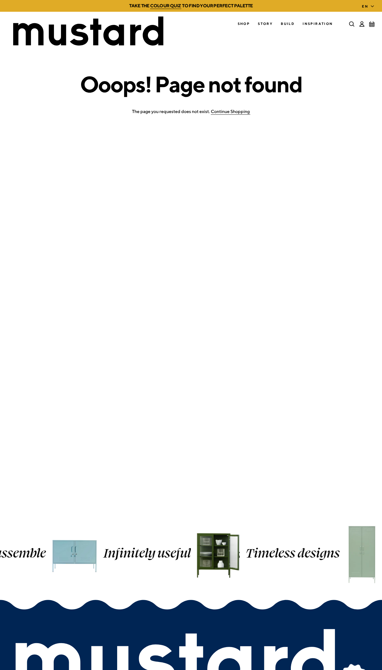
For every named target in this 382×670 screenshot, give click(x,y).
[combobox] (369, 4)
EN (365, 6)
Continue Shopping (230, 111)
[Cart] (372, 24)
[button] (243, 23)
